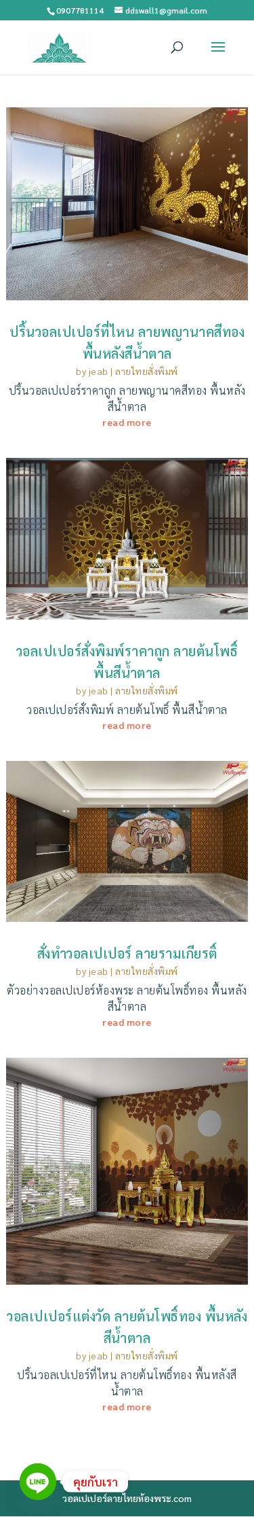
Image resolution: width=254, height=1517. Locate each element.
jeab (98, 371)
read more (127, 422)
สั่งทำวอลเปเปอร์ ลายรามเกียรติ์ (127, 953)
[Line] (38, 1481)
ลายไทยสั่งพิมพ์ (146, 371)
